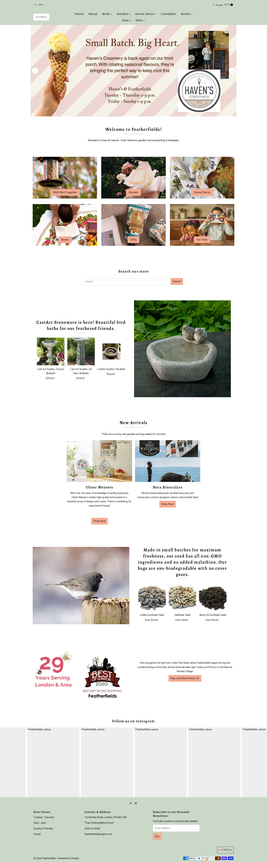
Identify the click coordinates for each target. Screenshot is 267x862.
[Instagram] (136, 803)
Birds (106, 14)
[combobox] (66, 5)
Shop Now (99, 521)
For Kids (202, 239)
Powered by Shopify (68, 858)
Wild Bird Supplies (65, 192)
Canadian (168, 14)
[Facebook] (130, 803)
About (92, 14)
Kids (125, 20)
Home (79, 14)
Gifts (139, 20)
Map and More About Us (184, 678)
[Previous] (35, 71)
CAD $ (226, 850)
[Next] (232, 71)
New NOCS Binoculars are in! (133, 70)
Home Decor (145, 14)
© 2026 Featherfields (44, 858)
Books (186, 14)
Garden (123, 14)
